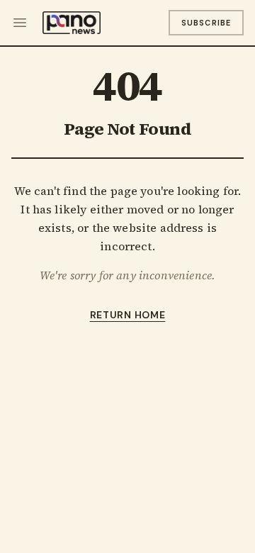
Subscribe (206, 23)
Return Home (128, 314)
